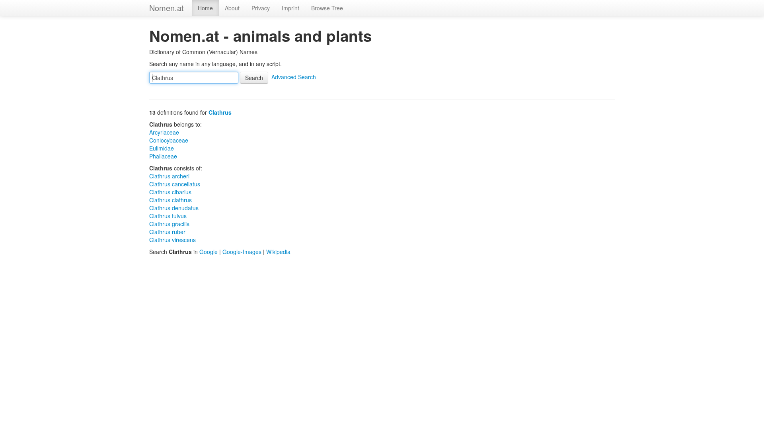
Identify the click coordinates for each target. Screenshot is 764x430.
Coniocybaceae (168, 140)
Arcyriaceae (164, 132)
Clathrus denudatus (174, 208)
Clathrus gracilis (169, 224)
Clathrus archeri (169, 176)
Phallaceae (163, 156)
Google (208, 252)
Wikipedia (278, 252)
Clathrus (220, 112)
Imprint (290, 8)
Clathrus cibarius (170, 192)
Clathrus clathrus (170, 200)
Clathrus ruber (167, 232)
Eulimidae (161, 148)
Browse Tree (327, 8)
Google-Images (241, 252)
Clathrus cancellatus (174, 184)
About (232, 8)
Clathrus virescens (172, 240)
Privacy (260, 8)
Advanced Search (293, 77)
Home (205, 8)
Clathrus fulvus (168, 216)
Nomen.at (166, 8)
